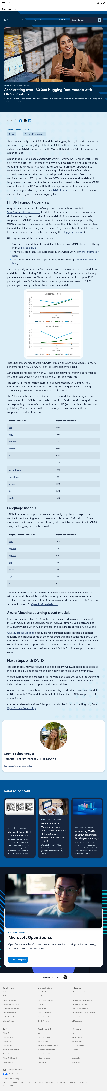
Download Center (43, 996)
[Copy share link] (15, 120)
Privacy (29, 1082)
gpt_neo (12, 556)
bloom (11, 570)
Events (43, 819)
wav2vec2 (13, 463)
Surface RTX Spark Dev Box (11, 1004)
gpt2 (11, 435)
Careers (74, 1033)
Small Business (8, 1062)
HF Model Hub (27, 247)
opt (10, 563)
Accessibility (76, 1058)
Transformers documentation (23, 212)
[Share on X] (25, 120)
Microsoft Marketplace (45, 1054)
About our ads (82, 1082)
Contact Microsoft (17, 1082)
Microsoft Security (9, 1037)
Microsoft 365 (7, 1045)
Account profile (42, 992)
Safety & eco (61, 1082)
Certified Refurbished (44, 1013)
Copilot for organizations (11, 1008)
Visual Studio (42, 1062)
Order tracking (42, 1008)
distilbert (12, 442)
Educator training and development (83, 1013)
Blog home (11, 20)
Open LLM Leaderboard (44, 604)
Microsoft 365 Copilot (10, 1058)
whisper (12, 484)
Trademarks (50, 1082)
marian (12, 498)
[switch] (104, 3)
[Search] (99, 20)
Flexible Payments (43, 1021)
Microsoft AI (7, 1033)
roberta (12, 449)
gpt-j (11, 577)
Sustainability (76, 1062)
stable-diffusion (15, 470)
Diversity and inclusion (79, 1054)
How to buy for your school (80, 1008)
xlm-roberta (14, 477)
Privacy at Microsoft (78, 1045)
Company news (77, 1041)
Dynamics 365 (7, 1041)
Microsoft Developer (44, 1037)
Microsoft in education (79, 992)
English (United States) (14, 1070)
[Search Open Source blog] (9, 3)
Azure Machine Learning (20, 632)
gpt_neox (12, 549)
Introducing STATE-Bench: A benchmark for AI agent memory (86, 835)
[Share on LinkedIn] (29, 120)
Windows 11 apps (8, 1021)
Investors (75, 1050)
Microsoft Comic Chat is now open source (19, 834)
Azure (39, 1033)
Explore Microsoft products (11, 1017)
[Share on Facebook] (20, 120)
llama (11, 542)
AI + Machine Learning (34, 134)
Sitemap (5, 1082)
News (6, 85)
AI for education (77, 1021)
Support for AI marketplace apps (48, 1045)
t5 (10, 456)
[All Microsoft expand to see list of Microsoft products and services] (3, 3)
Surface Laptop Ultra (9, 1000)
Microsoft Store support (45, 1000)
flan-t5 (11, 584)
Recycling (72, 1082)
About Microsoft (77, 1037)
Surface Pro (6, 992)
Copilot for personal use (10, 1013)
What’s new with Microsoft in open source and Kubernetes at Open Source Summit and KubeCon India (53, 832)
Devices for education (79, 996)
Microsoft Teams (8, 1054)
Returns (40, 1004)
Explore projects (18, 960)
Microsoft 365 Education (80, 1004)
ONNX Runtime (60, 190)
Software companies (44, 1058)
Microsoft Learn (43, 1041)
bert (10, 428)
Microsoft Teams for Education (82, 1000)
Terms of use (39, 1082)
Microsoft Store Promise (45, 1017)
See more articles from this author (18, 766)
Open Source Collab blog (21, 708)
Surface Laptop (8, 996)
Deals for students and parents (82, 1017)
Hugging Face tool (73, 232)
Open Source (8, 9)
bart (10, 491)
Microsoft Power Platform (11, 1050)
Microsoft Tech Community (46, 1050)
